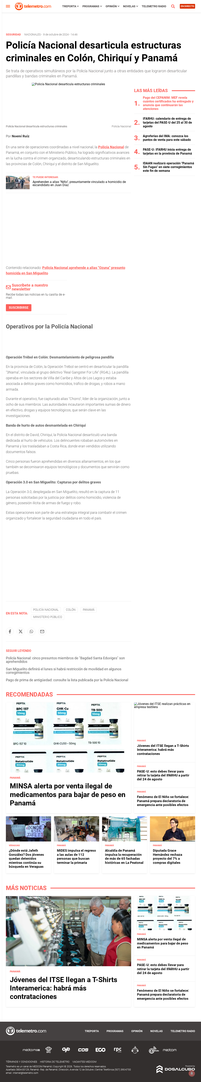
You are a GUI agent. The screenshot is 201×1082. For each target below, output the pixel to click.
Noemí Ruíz (20, 136)
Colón (71, 610)
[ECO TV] (100, 1053)
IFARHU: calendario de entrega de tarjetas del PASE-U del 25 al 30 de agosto (167, 122)
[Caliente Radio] (135, 1053)
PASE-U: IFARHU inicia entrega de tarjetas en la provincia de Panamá (167, 151)
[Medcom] (169, 1053)
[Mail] (42, 631)
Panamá (88, 610)
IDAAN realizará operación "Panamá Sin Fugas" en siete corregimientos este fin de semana (168, 167)
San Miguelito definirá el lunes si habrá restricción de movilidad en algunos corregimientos (63, 671)
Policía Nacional (46, 610)
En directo (187, 6)
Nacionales (32, 34)
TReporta (69, 6)
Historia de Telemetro (54, 1061)
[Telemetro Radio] (152, 1053)
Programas (90, 6)
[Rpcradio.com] (117, 1053)
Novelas (129, 6)
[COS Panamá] (83, 1053)
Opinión (111, 6)
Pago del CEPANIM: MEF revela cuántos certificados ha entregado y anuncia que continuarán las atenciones (168, 103)
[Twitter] (21, 631)
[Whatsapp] (31, 631)
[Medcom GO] (31, 1053)
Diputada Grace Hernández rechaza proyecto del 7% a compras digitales (167, 856)
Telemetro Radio (154, 6)
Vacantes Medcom (84, 1061)
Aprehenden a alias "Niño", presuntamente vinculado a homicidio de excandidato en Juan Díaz (79, 183)
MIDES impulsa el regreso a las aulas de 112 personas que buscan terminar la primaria (76, 856)
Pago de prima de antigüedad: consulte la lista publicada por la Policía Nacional (67, 680)
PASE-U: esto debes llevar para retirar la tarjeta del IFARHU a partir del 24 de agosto (163, 775)
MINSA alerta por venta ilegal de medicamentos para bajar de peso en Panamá (67, 794)
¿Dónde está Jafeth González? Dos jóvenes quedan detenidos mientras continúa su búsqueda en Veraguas (26, 858)
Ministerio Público (47, 617)
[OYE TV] (66, 1053)
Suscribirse (18, 307)
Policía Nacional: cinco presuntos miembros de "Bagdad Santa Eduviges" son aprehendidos (65, 660)
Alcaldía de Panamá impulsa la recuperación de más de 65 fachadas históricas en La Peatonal (124, 856)
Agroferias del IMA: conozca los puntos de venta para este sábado (167, 138)
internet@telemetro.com (25, 1073)
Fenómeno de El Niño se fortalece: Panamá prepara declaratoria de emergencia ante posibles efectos (163, 801)
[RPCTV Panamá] (48, 1053)
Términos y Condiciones (21, 1061)
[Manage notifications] (192, 1073)
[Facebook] (10, 631)
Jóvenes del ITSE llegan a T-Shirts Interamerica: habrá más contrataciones (163, 750)
